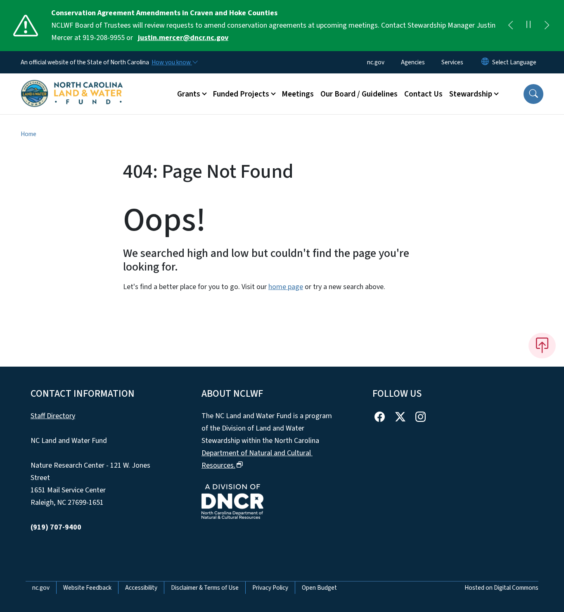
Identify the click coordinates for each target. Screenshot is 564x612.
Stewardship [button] (470, 94)
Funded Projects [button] (241, 94)
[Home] (72, 84)
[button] (533, 94)
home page (285, 287)
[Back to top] (542, 345)
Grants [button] (188, 94)
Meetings (298, 94)
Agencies (413, 62)
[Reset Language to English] (485, 62)
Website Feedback (87, 587)
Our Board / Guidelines (359, 94)
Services (452, 62)
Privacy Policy (270, 587)
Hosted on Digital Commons (501, 587)
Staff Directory (53, 416)
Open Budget (319, 587)
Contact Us (423, 94)
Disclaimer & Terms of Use (205, 587)
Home (28, 134)
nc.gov (375, 62)
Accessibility (141, 587)
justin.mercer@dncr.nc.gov (183, 38)
